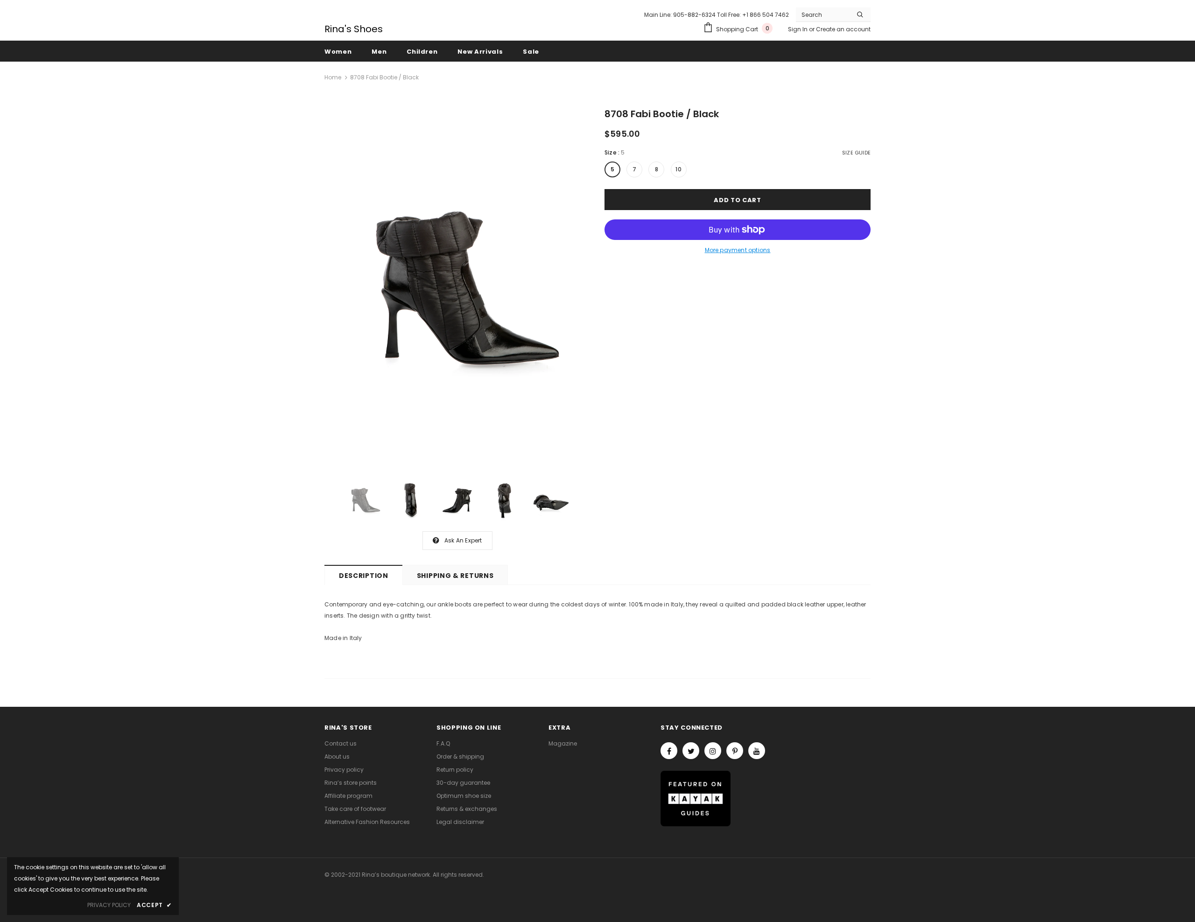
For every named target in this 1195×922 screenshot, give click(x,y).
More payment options (738, 250)
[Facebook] (669, 750)
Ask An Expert (463, 540)
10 (678, 169)
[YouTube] (756, 750)
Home (332, 77)
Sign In (798, 29)
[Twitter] (690, 750)
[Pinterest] (734, 750)
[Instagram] (712, 750)
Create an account (843, 29)
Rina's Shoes (353, 29)
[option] (457, 287)
